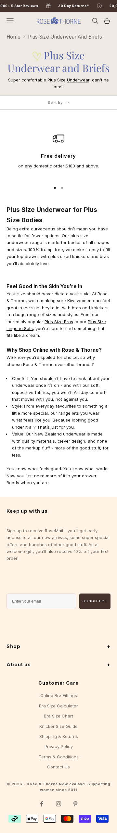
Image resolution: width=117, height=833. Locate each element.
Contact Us (58, 766)
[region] (58, 155)
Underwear (78, 79)
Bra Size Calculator (58, 705)
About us (58, 664)
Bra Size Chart (58, 715)
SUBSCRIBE (95, 601)
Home (13, 37)
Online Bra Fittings (58, 695)
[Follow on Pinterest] (75, 804)
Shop (58, 646)
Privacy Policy (59, 746)
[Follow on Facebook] (41, 804)
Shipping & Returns (58, 736)
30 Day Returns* (79, 6)
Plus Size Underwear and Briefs (65, 37)
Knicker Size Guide (58, 726)
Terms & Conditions (59, 756)
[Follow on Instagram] (58, 804)
